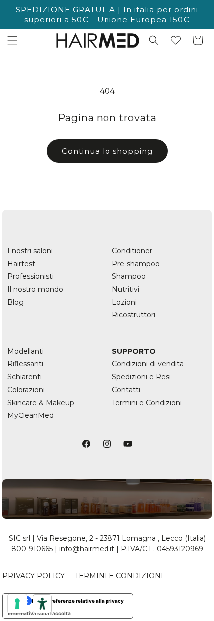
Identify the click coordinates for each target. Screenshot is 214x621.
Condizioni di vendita (148, 363)
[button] (12, 40)
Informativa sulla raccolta (39, 613)
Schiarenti (24, 376)
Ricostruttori (133, 314)
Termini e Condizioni (147, 402)
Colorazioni (26, 389)
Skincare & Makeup (40, 402)
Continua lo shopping (107, 151)
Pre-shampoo (136, 263)
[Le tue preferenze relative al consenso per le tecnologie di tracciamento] (17, 603)
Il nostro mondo (35, 289)
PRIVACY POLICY (33, 575)
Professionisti (30, 276)
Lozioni (124, 302)
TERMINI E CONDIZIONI (119, 575)
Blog (15, 302)
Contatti (126, 389)
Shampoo (129, 276)
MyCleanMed (30, 415)
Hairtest (21, 263)
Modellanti (25, 351)
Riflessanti (25, 363)
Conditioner (132, 250)
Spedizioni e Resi (141, 376)
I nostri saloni (30, 250)
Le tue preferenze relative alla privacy (78, 601)
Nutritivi (125, 289)
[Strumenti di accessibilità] (42, 603)
